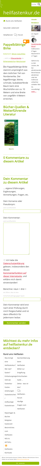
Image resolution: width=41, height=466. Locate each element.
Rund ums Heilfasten (14, 21)
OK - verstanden (20, 463)
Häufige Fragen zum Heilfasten (21, 405)
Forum (20, 35)
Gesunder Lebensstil (11, 28)
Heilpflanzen (8, 35)
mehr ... (33, 92)
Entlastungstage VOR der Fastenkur (11, 380)
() (14, 61)
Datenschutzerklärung (23, 459)
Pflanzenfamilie (16, 58)
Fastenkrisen (9, 405)
